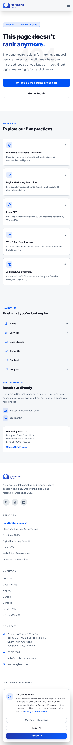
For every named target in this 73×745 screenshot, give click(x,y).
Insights (7, 590)
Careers (7, 596)
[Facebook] (6, 502)
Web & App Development (17, 553)
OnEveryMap (10, 614)
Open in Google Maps (16, 447)
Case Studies (10, 584)
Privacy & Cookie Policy (35, 711)
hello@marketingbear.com (21, 658)
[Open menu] (68, 5)
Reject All (36, 728)
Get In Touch (36, 93)
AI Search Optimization (15, 559)
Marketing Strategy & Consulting (20, 528)
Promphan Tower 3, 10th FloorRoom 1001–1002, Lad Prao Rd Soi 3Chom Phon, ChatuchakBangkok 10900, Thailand (26, 640)
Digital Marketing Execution (17, 541)
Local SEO (8, 547)
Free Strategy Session (15, 522)
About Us (8, 578)
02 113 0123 (13, 652)
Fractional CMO (11, 535)
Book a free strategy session (38, 82)
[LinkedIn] (23, 502)
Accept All (36, 735)
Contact (7, 602)
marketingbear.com (17, 664)
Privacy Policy (10, 608)
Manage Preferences (36, 719)
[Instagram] (15, 502)
